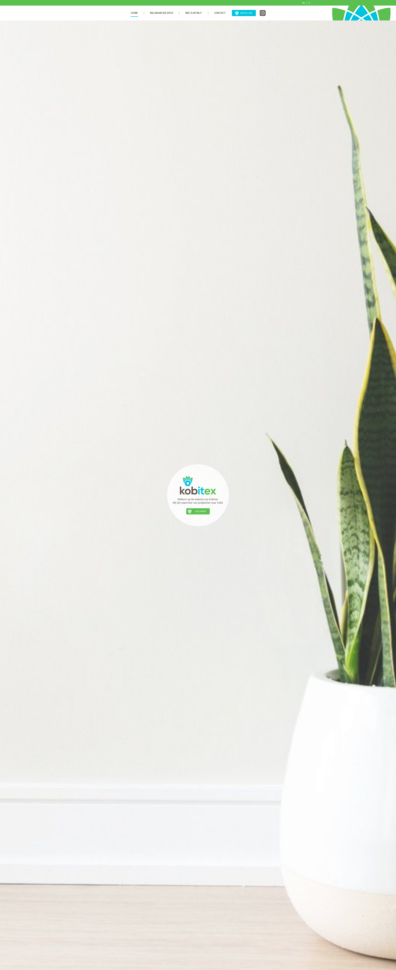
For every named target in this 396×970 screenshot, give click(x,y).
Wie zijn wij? (193, 13)
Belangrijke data (161, 13)
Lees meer (200, 511)
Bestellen (246, 12)
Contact (220, 13)
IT (309, 3)
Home (134, 13)
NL (303, 3)
